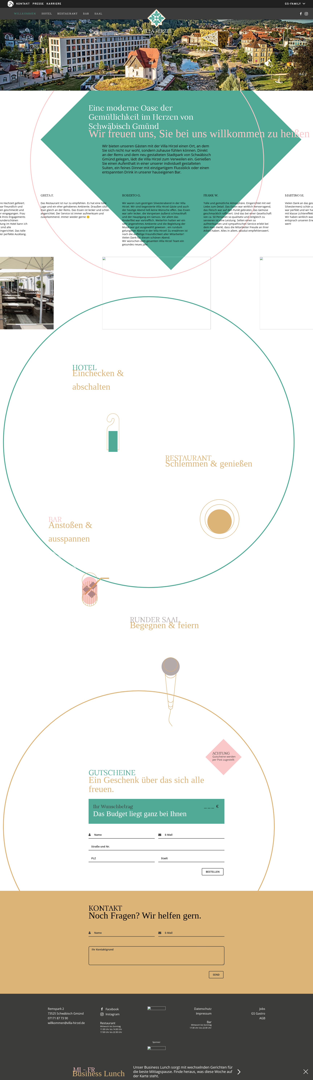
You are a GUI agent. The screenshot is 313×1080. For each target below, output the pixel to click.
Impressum (204, 1013)
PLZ (93, 858)
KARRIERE (54, 3)
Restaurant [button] (67, 13)
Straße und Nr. (100, 846)
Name (98, 834)
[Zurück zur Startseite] (156, 22)
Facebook (112, 1009)
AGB (262, 1018)
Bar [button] (86, 13)
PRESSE (38, 3)
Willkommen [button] (25, 13)
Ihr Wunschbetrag (113, 806)
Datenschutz (203, 1009)
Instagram (113, 1014)
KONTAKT (23, 3)
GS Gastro (258, 1013)
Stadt (164, 858)
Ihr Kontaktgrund (103, 949)
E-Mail (168, 834)
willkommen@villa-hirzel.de (66, 1023)
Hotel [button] (47, 13)
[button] (8, 293)
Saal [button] (98, 13)
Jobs (262, 1009)
